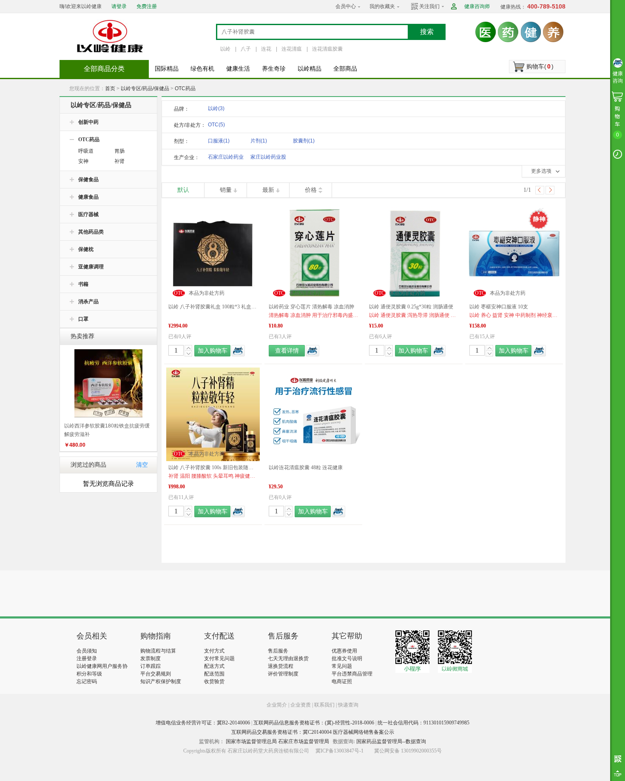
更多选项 (541, 171)
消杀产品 (88, 302)
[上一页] (539, 190)
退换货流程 (280, 666)
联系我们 (324, 705)
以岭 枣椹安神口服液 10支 (498, 307)
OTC (216, 125)
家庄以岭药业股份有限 (268, 158)
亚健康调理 (91, 267)
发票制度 (150, 658)
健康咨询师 (477, 6)
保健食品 (88, 179)
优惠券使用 (344, 651)
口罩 (83, 319)
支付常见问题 (219, 658)
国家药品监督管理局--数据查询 (391, 741)
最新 (268, 190)
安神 (83, 161)
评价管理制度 (283, 674)
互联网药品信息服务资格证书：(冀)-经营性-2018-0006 (313, 723)
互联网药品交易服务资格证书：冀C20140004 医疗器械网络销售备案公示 (312, 732)
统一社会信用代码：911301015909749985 (423, 723)
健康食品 (88, 197)
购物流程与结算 (158, 651)
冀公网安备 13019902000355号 (408, 751)
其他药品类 (91, 232)
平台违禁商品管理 (352, 674)
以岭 (225, 49)
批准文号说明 (347, 658)
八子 (246, 49)
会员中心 (345, 6)
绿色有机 (202, 69)
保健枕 (86, 249)
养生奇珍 (274, 69)
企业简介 (277, 705)
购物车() (540, 66)
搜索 (427, 31)
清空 (142, 465)
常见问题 (342, 666)
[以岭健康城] (111, 36)
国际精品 (167, 69)
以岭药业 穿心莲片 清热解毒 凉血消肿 (311, 307)
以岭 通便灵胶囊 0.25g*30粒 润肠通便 (411, 307)
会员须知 (87, 651)
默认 (183, 190)
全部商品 (345, 69)
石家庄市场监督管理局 (303, 741)
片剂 (258, 141)
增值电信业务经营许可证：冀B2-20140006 (203, 723)
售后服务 (278, 651)
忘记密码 (87, 681)
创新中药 (88, 122)
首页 (110, 88)
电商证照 (342, 681)
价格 (311, 190)
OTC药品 (185, 88)
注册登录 (87, 658)
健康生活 (238, 69)
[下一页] (549, 190)
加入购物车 (212, 351)
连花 (266, 49)
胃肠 (119, 151)
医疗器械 (88, 214)
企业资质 (300, 705)
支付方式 (214, 651)
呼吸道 (86, 151)
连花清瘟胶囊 (327, 49)
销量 (226, 190)
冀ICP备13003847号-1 (339, 751)
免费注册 (146, 6)
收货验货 (214, 681)
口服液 (219, 141)
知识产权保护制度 (160, 681)
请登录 (119, 6)
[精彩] (123, 593)
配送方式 (214, 666)
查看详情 (287, 351)
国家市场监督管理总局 (251, 741)
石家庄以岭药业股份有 (226, 158)
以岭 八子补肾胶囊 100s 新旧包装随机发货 (213, 467)
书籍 (83, 284)
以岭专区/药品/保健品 (145, 88)
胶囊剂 (304, 141)
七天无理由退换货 (288, 658)
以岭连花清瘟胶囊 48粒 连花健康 (306, 467)
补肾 (119, 161)
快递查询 (348, 705)
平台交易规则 (155, 674)
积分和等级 (89, 674)
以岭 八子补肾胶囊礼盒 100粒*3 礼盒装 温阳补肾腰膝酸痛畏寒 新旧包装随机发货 (213, 307)
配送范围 (214, 674)
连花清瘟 (291, 49)
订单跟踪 (150, 666)
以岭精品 (309, 69)
